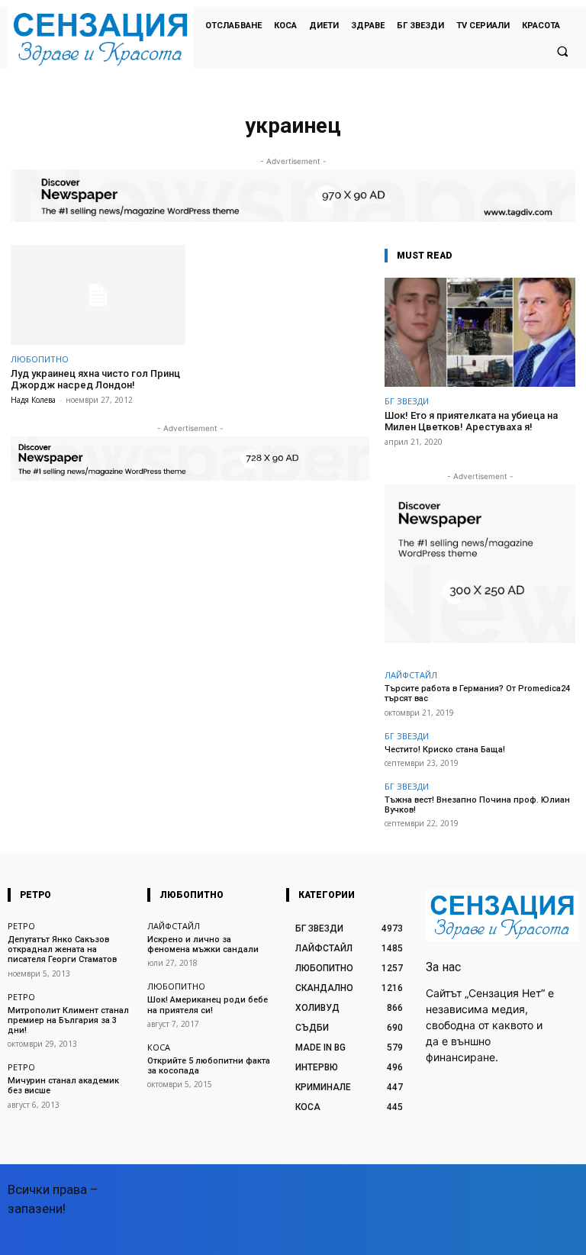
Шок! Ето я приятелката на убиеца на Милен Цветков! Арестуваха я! (471, 421)
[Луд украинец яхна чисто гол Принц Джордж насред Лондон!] (98, 295)
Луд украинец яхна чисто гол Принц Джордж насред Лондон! (95, 379)
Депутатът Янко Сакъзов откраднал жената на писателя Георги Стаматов (62, 949)
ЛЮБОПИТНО (40, 359)
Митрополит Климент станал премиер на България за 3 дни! (68, 1020)
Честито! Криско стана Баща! (445, 750)
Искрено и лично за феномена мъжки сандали (203, 944)
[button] (562, 51)
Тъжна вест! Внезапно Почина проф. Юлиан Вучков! (477, 805)
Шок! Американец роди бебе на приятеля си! (207, 1005)
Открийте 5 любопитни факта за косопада (208, 1066)
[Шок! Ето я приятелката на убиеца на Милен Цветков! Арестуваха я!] (480, 332)
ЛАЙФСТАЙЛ (411, 675)
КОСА (158, 1047)
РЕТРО (21, 926)
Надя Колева (33, 399)
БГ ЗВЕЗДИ (407, 401)
